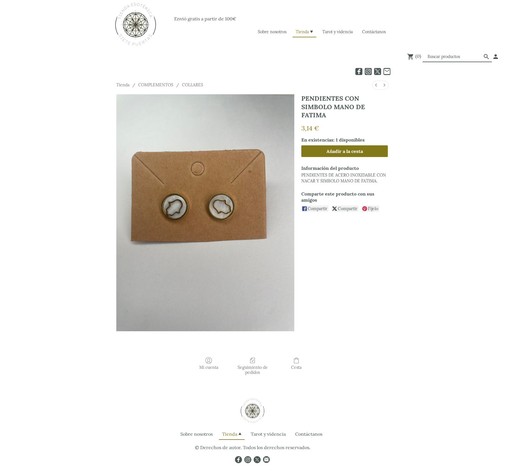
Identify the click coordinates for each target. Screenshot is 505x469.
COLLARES (192, 85)
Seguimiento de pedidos (253, 370)
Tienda (122, 85)
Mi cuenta (208, 367)
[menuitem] (376, 85)
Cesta (296, 367)
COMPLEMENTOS (155, 85)
